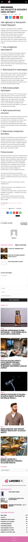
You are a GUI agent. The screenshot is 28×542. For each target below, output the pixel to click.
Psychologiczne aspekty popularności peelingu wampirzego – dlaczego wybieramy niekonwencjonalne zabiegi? (14, 364)
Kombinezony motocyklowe (8, 519)
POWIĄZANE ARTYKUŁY (7, 245)
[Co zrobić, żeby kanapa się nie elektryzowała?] (4, 500)
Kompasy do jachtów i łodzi (8, 532)
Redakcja (5, 14)
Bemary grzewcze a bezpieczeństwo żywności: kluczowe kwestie (11, 461)
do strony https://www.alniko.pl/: (15, 203)
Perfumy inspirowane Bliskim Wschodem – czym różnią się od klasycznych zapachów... (13, 332)
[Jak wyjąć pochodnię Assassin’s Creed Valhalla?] (4, 256)
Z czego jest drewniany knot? (16, 248)
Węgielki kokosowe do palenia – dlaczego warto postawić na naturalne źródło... (14, 396)
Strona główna (3, 5)
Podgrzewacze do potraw (7, 530)
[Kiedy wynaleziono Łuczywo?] (4, 263)
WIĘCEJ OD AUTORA (20, 245)
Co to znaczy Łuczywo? (7, 223)
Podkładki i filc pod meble (7, 521)
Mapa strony (14, 538)
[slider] (5, 208)
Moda (2, 427)
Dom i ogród (3, 7)
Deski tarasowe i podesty (7, 528)
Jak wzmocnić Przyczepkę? (23, 223)
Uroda (2, 328)
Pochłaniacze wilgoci (6, 525)
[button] (26, 2)
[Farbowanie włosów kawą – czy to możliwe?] (4, 506)
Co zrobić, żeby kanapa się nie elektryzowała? (16, 499)
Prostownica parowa (14, 492)
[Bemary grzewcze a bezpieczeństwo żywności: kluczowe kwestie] (14, 446)
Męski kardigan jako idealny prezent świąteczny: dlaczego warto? (13, 430)
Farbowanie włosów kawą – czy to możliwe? (17, 505)
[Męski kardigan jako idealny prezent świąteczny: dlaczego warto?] (14, 413)
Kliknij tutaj (3, 204)
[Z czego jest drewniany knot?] (4, 250)
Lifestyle (3, 517)
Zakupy (3, 392)
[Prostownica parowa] (2, 493)
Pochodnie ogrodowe (9, 7)
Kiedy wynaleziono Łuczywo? (15, 261)
